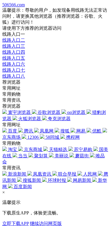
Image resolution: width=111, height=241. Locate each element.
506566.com (13, 4)
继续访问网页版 (46, 223)
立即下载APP (15, 223)
